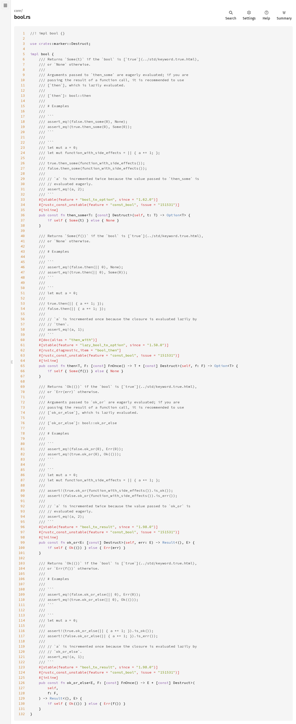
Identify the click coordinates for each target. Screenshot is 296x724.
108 (21, 589)
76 (23, 423)
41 (23, 241)
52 (23, 298)
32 (23, 194)
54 (23, 308)
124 (21, 672)
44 (23, 256)
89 (23, 490)
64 (23, 360)
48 (23, 277)
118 (21, 641)
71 (23, 397)
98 (23, 537)
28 (23, 173)
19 (23, 126)
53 (23, 303)
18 (23, 121)
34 (23, 204)
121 (21, 657)
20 (23, 132)
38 (23, 225)
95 (23, 521)
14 (23, 101)
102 (21, 558)
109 (21, 594)
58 (23, 329)
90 (23, 495)
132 (21, 714)
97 (23, 532)
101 (21, 553)
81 (23, 449)
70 (23, 391)
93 (23, 511)
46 (23, 267)
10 (23, 80)
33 (23, 199)
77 (23, 428)
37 (23, 220)
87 (23, 480)
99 (23, 542)
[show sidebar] (5, 5)
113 (21, 615)
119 (21, 646)
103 (21, 563)
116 (21, 631)
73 (23, 407)
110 (21, 599)
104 (21, 568)
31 (23, 189)
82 (23, 454)
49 (23, 282)
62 (23, 350)
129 (21, 698)
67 (23, 376)
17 (23, 116)
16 (23, 111)
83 (23, 459)
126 (21, 682)
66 (23, 371)
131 (21, 708)
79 (23, 438)
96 (23, 527)
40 (23, 236)
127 (21, 688)
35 (23, 210)
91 (23, 501)
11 (23, 85)
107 (21, 584)
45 (23, 262)
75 (23, 417)
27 (23, 168)
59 (23, 334)
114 (21, 620)
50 (23, 288)
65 (23, 366)
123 (21, 667)
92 (23, 506)
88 (23, 485)
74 (23, 412)
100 (21, 547)
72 (23, 402)
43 (23, 251)
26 (23, 163)
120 (21, 651)
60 (23, 340)
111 (21, 605)
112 (21, 610)
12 (23, 90)
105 (21, 573)
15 (23, 106)
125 (21, 677)
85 (23, 469)
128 (21, 693)
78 (23, 433)
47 (23, 272)
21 (23, 137)
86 (23, 475)
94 (23, 516)
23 (23, 147)
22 (23, 142)
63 (23, 355)
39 (23, 230)
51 (23, 293)
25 (23, 158)
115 (21, 625)
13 (23, 95)
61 (23, 345)
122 (21, 662)
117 (21, 636)
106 (21, 579)
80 (23, 443)
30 (23, 184)
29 (23, 178)
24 (23, 152)
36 (23, 215)
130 (21, 703)
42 (23, 246)
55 (23, 314)
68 (23, 381)
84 (23, 464)
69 (23, 386)
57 (23, 324)
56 (23, 319)
